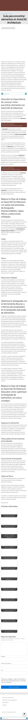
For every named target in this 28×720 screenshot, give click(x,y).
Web (2, 670)
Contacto (4, 705)
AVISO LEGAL (5, 702)
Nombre (3, 656)
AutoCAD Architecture (6, 13)
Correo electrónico (6, 663)
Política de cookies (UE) (8, 697)
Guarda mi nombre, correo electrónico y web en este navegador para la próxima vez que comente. (13, 681)
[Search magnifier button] (26, 94)
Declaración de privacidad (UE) (9, 700)
